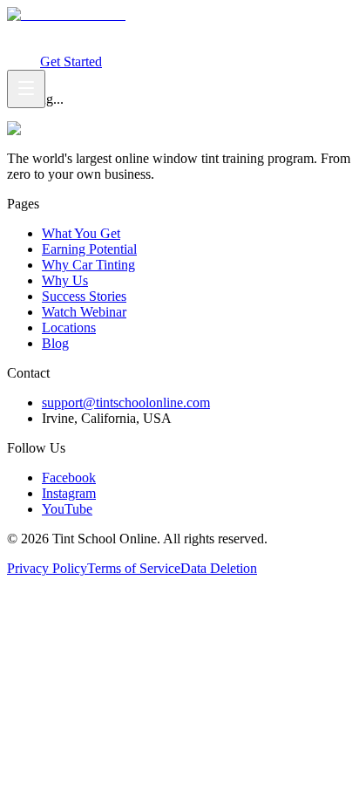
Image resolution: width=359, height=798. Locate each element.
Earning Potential (132, 30)
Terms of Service (133, 568)
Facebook (69, 477)
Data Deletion (218, 568)
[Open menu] (26, 89)
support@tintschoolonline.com (126, 402)
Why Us (65, 280)
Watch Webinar (65, 45)
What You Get (46, 30)
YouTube (67, 508)
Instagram (69, 493)
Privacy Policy (47, 568)
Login (23, 61)
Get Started (71, 61)
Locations (69, 327)
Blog (55, 343)
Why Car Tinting (227, 30)
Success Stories (84, 296)
